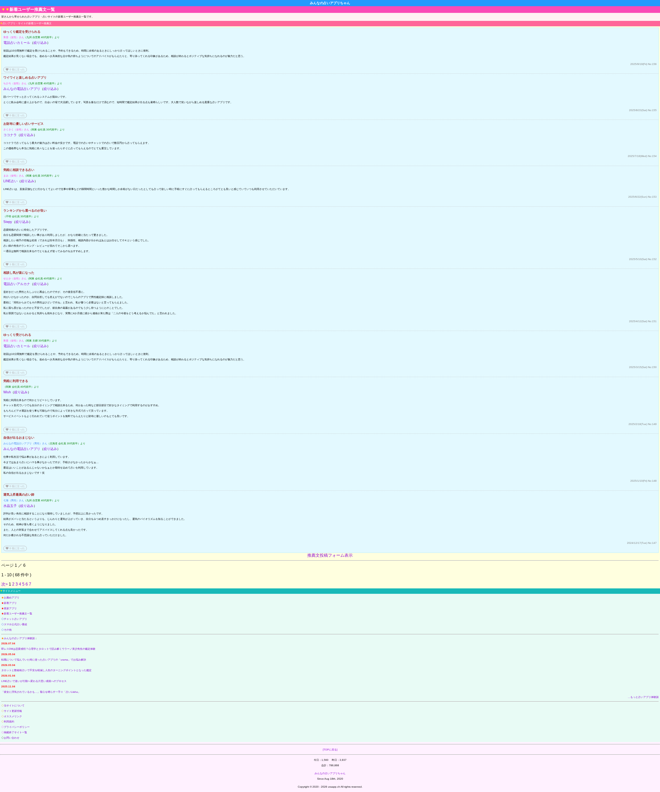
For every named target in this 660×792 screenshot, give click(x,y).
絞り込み (40, 43)
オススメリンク (13, 716)
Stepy (7, 222)
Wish (7, 392)
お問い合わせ (11, 737)
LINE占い (10, 181)
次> (4, 584)
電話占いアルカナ (16, 284)
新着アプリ (10, 603)
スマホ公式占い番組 (15, 624)
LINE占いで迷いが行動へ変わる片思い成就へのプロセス (34, 681)
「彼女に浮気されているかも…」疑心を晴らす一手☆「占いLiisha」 (40, 691)
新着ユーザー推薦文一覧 (18, 613)
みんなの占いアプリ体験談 (19, 638)
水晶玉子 (10, 506)
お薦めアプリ (11, 597)
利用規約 (9, 721)
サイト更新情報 (13, 711)
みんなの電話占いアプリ (21, 89)
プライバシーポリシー (17, 727)
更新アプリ (10, 608)
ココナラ (10, 135)
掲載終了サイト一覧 (15, 732)
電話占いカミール (16, 43)
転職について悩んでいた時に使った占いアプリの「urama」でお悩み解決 (43, 659)
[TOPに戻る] (330, 749)
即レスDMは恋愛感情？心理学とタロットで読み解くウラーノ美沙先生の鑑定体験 (48, 648)
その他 (8, 629)
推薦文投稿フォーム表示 (330, 555)
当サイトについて (14, 705)
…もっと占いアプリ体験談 (643, 697)
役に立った (15, 69)
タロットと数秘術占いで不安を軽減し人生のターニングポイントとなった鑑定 (46, 670)
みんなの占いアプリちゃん (330, 773)
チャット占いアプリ (15, 619)
